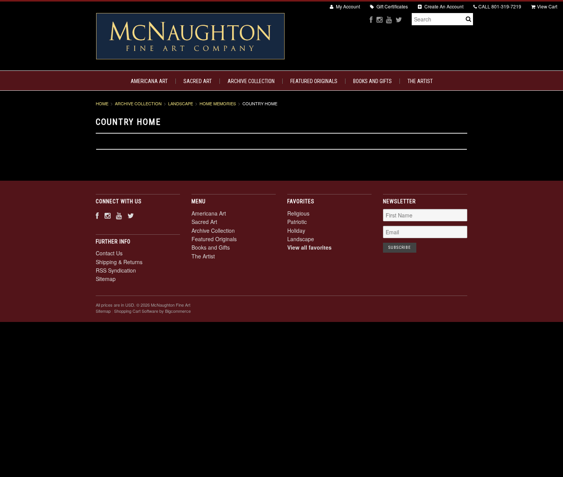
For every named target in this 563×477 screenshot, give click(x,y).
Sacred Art (197, 81)
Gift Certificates (391, 6)
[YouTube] (389, 19)
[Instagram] (379, 19)
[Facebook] (371, 19)
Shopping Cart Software (136, 311)
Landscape (180, 103)
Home (102, 103)
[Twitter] (399, 19)
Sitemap (106, 279)
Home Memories (218, 103)
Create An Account (443, 6)
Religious (298, 213)
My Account (347, 6)
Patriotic (297, 221)
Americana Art (149, 81)
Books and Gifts (372, 81)
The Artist (420, 81)
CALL (499, 6)
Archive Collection (251, 81)
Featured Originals (313, 81)
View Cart (547, 6)
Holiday (296, 230)
